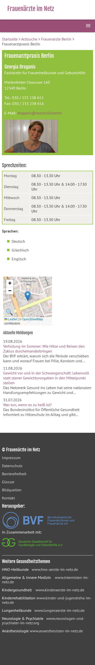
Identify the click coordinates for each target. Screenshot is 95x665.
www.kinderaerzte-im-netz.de (60, 589)
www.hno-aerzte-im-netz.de (55, 569)
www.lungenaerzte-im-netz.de (59, 610)
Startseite (10, 39)
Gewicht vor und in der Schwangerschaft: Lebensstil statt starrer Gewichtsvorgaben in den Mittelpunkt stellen (46, 378)
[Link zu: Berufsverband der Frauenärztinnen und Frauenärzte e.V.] (38, 527)
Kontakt (8, 497)
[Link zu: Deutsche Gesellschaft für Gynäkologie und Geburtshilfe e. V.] (33, 547)
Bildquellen (11, 489)
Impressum (11, 457)
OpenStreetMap (32, 319)
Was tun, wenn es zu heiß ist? (27, 404)
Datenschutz (12, 465)
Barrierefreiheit (14, 473)
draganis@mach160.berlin (39, 113)
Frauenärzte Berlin (56, 39)
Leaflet (12, 319)
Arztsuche (29, 39)
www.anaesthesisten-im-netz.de (56, 630)
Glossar (8, 481)
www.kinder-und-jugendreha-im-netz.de (47, 600)
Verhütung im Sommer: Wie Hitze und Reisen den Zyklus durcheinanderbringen (44, 348)
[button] (28, 296)
